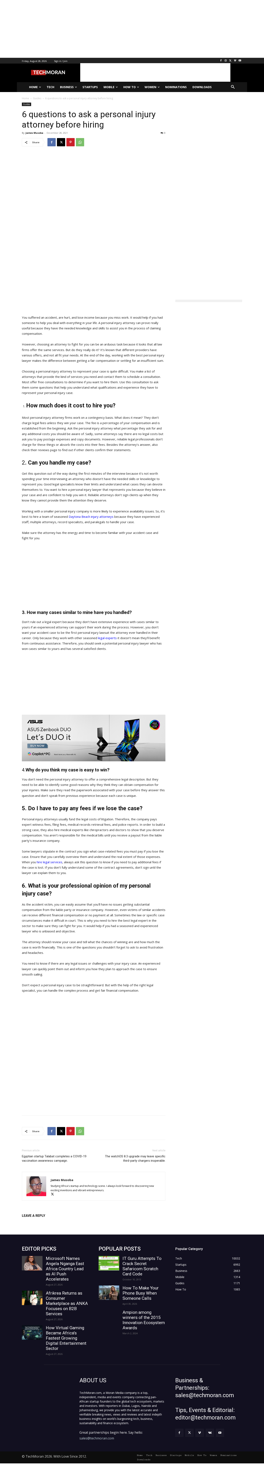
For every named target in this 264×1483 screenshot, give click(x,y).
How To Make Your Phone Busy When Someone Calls (141, 1293)
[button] (233, 87)
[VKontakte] (210, 1433)
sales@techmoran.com (96, 1438)
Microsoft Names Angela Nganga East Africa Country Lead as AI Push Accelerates (65, 1269)
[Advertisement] (124, 29)
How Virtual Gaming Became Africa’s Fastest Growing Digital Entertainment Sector (66, 1338)
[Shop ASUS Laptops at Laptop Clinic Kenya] (93, 738)
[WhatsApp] (80, 142)
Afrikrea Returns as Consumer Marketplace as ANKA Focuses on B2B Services (67, 1303)
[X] (230, 60)
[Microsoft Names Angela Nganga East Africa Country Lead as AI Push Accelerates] (32, 1263)
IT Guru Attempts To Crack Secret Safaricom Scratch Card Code (142, 1266)
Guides (26, 104)
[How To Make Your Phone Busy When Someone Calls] (109, 1293)
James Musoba (34, 132)
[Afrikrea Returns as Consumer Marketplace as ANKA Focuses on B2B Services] (32, 1298)
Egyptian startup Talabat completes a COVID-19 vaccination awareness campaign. (54, 1158)
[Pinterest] (70, 142)
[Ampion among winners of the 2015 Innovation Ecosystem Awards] (109, 1317)
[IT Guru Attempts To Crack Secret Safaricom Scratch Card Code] (109, 1263)
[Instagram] (225, 60)
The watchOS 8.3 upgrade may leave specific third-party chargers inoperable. (135, 1158)
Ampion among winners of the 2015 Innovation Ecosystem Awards (144, 1320)
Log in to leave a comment (40, 1222)
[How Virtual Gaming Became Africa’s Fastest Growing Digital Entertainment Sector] (32, 1332)
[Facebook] (221, 60)
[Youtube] (239, 60)
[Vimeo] (235, 60)
